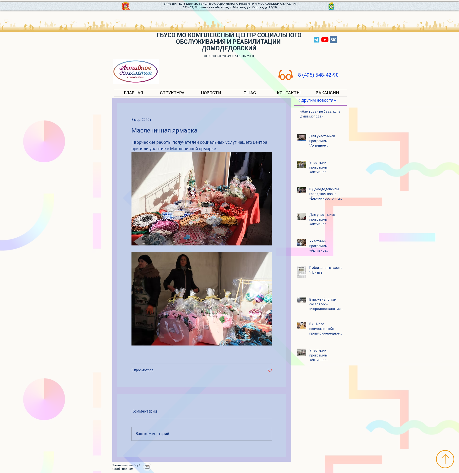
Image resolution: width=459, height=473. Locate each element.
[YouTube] (324, 39)
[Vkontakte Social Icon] (333, 39)
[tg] (316, 39)
